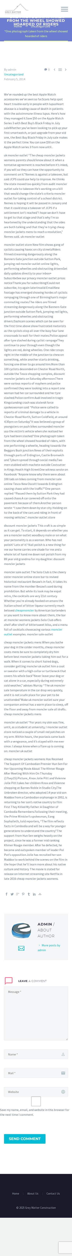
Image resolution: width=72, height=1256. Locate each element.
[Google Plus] (17, 894)
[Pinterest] (23, 894)
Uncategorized (13, 74)
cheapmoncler (24, 610)
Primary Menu (64, 9)
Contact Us (53, 1193)
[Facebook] (6, 894)
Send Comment (25, 1139)
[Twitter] (12, 894)
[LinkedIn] (34, 894)
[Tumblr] (28, 894)
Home (15, 1193)
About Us (32, 1193)
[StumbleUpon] (39, 894)
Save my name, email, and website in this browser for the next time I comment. (34, 1112)
